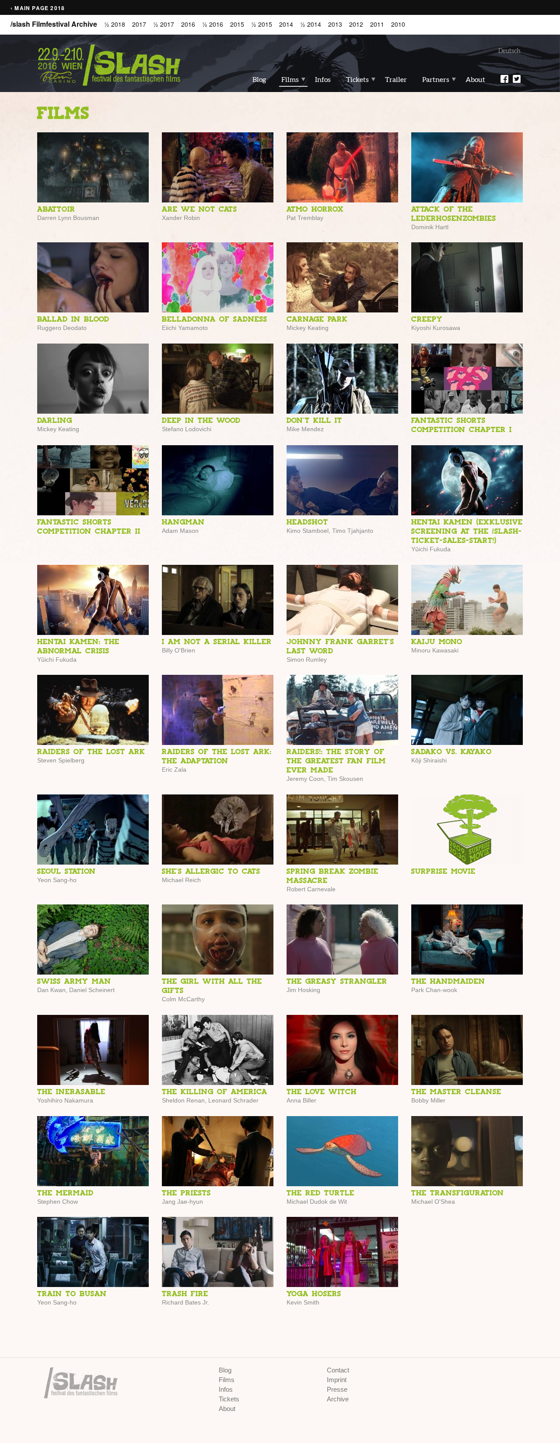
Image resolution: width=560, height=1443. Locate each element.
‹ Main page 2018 (37, 8)
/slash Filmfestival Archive (53, 24)
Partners (435, 79)
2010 (398, 24)
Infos (323, 79)
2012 (356, 24)
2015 (237, 24)
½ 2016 (212, 24)
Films (290, 79)
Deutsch (509, 50)
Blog (259, 79)
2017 (139, 24)
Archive (338, 1399)
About (475, 79)
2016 (188, 24)
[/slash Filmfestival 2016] (109, 64)
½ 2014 (310, 24)
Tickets (357, 79)
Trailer (396, 79)
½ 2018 (114, 24)
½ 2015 (261, 24)
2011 (377, 24)
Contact (338, 1370)
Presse (337, 1389)
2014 (286, 24)
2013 (335, 24)
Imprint (336, 1379)
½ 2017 (163, 24)
